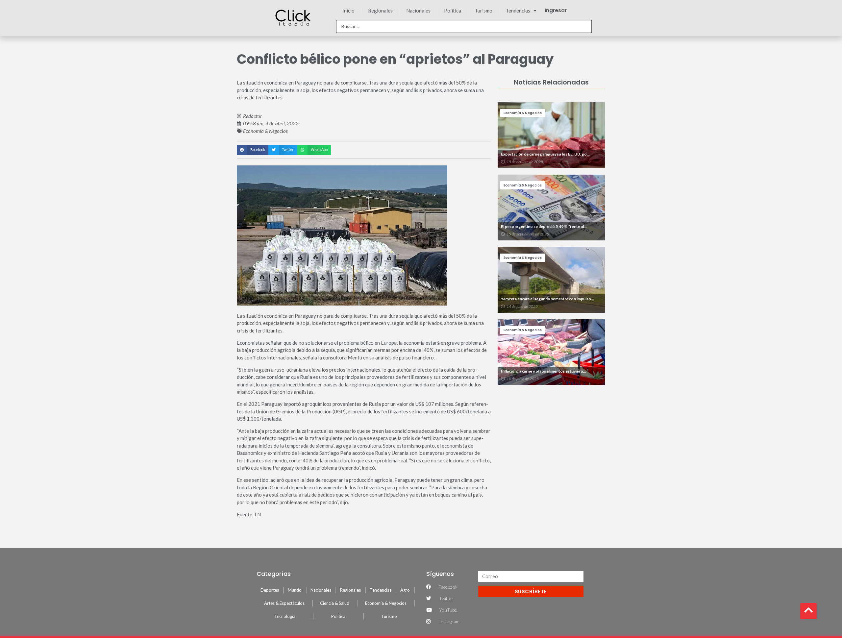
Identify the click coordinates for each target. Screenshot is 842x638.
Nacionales (418, 10)
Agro (405, 590)
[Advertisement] (551, 436)
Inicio (348, 10)
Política (452, 10)
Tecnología (284, 616)
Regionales (380, 10)
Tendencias (518, 10)
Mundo (295, 590)
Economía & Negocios (265, 131)
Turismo (483, 10)
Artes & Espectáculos (284, 603)
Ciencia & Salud (334, 603)
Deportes (269, 590)
